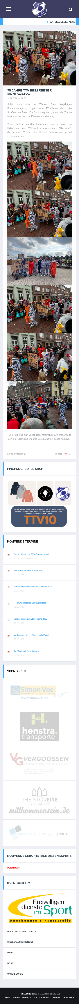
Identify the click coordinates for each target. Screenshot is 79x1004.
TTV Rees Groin (26, 994)
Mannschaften (29, 998)
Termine (16, 998)
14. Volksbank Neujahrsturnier (27, 651)
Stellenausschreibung (20, 942)
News (7, 998)
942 (70, 454)
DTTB (10, 953)
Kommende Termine (22, 541)
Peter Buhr (13, 868)
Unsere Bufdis (15, 974)
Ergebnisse (45, 998)
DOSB (10, 963)
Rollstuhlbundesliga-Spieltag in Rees (30, 603)
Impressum (69, 998)
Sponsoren (16, 671)
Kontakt (57, 998)
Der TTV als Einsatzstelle (21, 931)
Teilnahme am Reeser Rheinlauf (28, 570)
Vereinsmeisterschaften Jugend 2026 (30, 619)
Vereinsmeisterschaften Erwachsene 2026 (33, 586)
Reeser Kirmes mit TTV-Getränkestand (31, 554)
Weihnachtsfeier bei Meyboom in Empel (31, 635)
